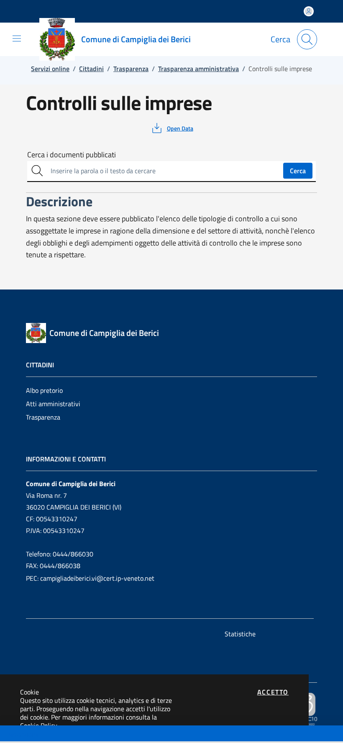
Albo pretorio (44, 390)
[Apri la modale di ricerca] (307, 39)
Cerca (298, 171)
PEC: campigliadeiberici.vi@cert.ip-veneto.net (90, 578)
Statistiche (240, 634)
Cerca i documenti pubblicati (71, 155)
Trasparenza (43, 417)
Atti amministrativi (53, 404)
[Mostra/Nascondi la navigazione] (17, 38)
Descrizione (22, 734)
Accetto (273, 692)
